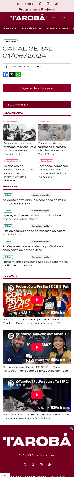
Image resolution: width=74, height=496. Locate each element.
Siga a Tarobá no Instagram (37, 88)
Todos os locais (59, 17)
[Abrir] (48, 3)
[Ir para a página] (39, 3)
